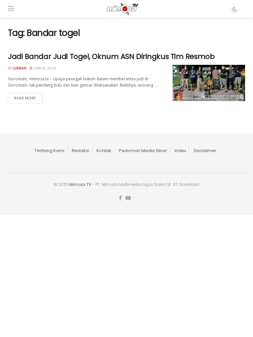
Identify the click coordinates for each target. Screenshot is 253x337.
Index (180, 150)
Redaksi (80, 150)
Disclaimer (205, 150)
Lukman (19, 68)
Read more (25, 98)
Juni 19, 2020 (44, 68)
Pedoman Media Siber (143, 150)
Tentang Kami (49, 150)
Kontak (104, 150)
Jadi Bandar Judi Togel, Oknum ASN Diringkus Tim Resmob (111, 56)
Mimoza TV (80, 184)
